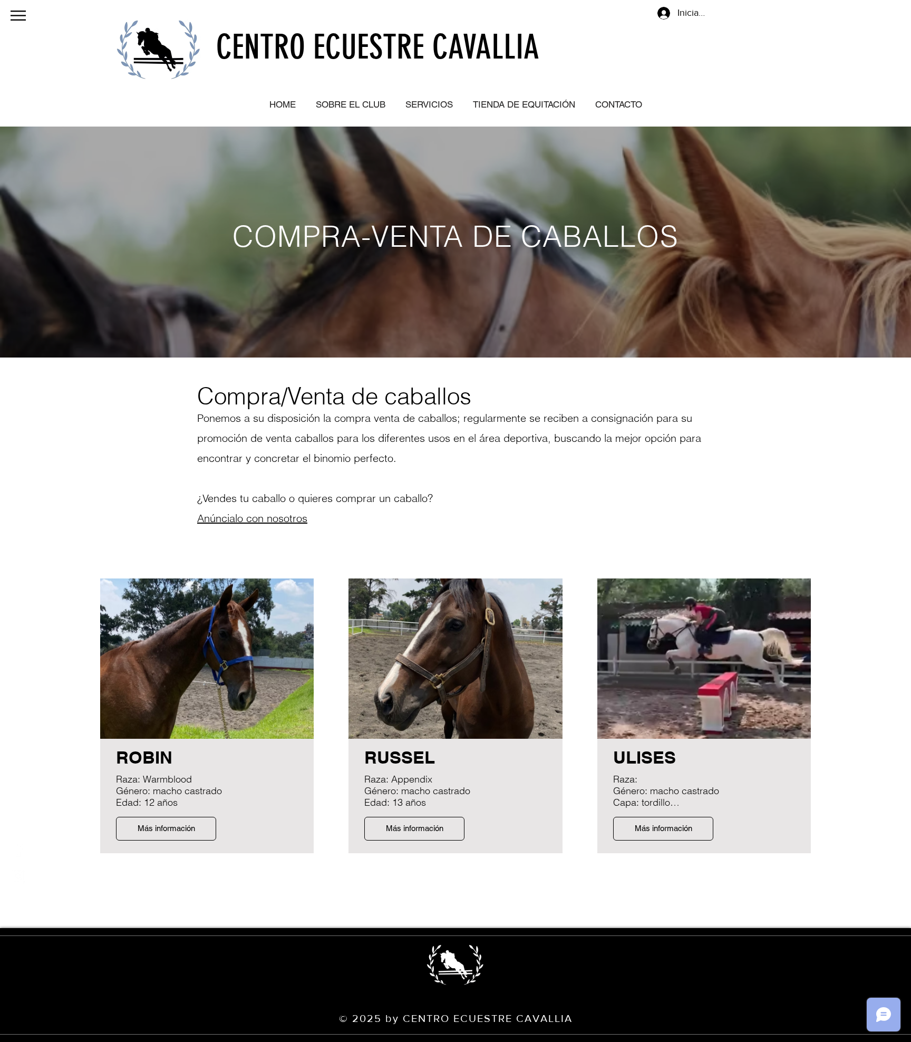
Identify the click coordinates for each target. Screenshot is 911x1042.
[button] (18, 16)
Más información (166, 828)
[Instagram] (18, 876)
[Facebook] (18, 849)
